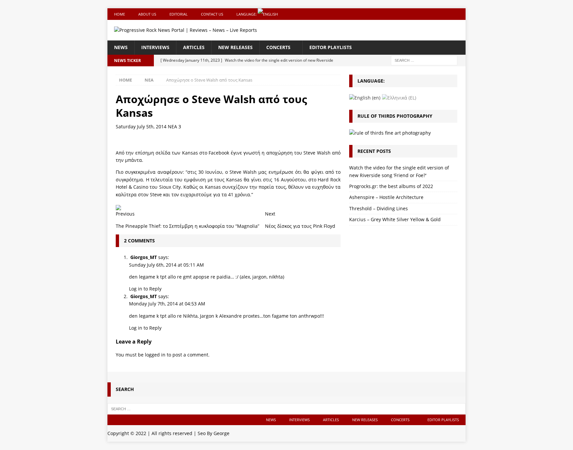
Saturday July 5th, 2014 (141, 126)
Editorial (178, 14)
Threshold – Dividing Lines (378, 208)
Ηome (119, 14)
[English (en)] (364, 97)
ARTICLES (194, 47)
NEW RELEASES (235, 47)
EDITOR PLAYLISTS (330, 47)
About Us (147, 14)
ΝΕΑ (172, 126)
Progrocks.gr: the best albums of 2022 (391, 186)
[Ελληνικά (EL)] (399, 97)
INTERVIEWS (155, 47)
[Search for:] (424, 60)
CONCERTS (278, 47)
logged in (155, 355)
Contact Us (212, 14)
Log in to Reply (145, 289)
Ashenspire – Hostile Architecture (386, 197)
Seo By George (213, 433)
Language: (247, 14)
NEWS (121, 47)
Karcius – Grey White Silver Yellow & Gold (395, 219)
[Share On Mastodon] (118, 206)
